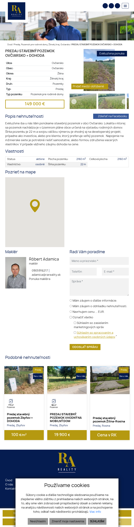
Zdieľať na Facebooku (112, 116)
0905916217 (39, 270)
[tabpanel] (24, 380)
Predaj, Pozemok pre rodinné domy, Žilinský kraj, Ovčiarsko (42, 45)
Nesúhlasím (38, 521)
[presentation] (74, 70)
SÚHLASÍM (97, 521)
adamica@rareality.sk (46, 274)
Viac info (95, 511)
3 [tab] (28, 389)
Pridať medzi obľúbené (89, 86)
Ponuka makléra (39, 279)
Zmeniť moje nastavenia (68, 521)
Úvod (9, 45)
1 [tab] (20, 389)
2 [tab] (24, 389)
